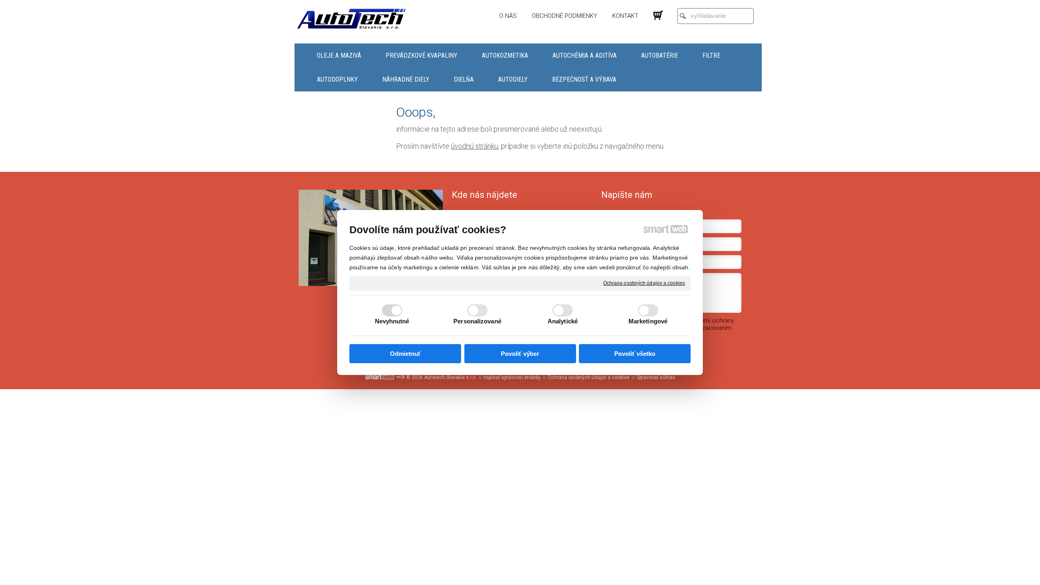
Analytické (563, 321)
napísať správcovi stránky (512, 377)
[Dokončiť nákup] (658, 15)
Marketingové (647, 321)
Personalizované (477, 321)
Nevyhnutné (392, 321)
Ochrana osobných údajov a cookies (644, 283)
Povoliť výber (520, 353)
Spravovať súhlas (656, 377)
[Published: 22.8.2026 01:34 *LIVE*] (400, 377)
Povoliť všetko (634, 353)
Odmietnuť (405, 353)
